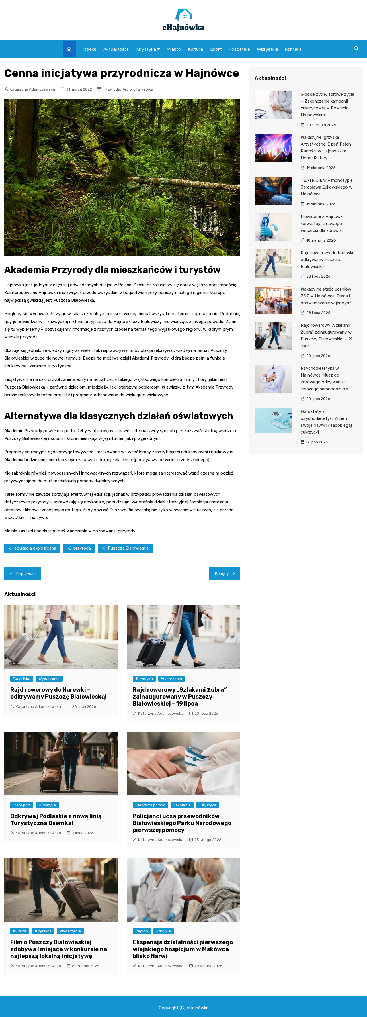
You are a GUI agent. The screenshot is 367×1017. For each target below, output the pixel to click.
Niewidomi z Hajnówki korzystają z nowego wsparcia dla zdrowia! (322, 223)
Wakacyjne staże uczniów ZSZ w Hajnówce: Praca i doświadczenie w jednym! (326, 296)
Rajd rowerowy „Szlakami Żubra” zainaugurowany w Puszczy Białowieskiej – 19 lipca (180, 696)
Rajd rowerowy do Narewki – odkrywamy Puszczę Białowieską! (58, 693)
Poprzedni (26, 573)
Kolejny (222, 573)
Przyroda (112, 89)
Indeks (89, 49)
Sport (216, 49)
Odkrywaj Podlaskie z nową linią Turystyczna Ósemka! (56, 819)
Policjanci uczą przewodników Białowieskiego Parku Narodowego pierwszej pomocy (182, 823)
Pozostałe (239, 49)
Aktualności (115, 49)
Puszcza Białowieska (128, 548)
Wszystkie (267, 49)
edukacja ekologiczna (35, 548)
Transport (21, 805)
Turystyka (145, 49)
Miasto (174, 49)
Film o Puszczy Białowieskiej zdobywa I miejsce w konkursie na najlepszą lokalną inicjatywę (58, 949)
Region (128, 89)
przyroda (82, 548)
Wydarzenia (49, 679)
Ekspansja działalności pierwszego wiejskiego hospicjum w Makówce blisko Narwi (183, 949)
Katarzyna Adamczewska (32, 89)
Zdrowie (163, 931)
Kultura (195, 49)
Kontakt (293, 49)
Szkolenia (182, 805)
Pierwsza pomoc (150, 805)
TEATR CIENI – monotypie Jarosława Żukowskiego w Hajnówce (327, 187)
